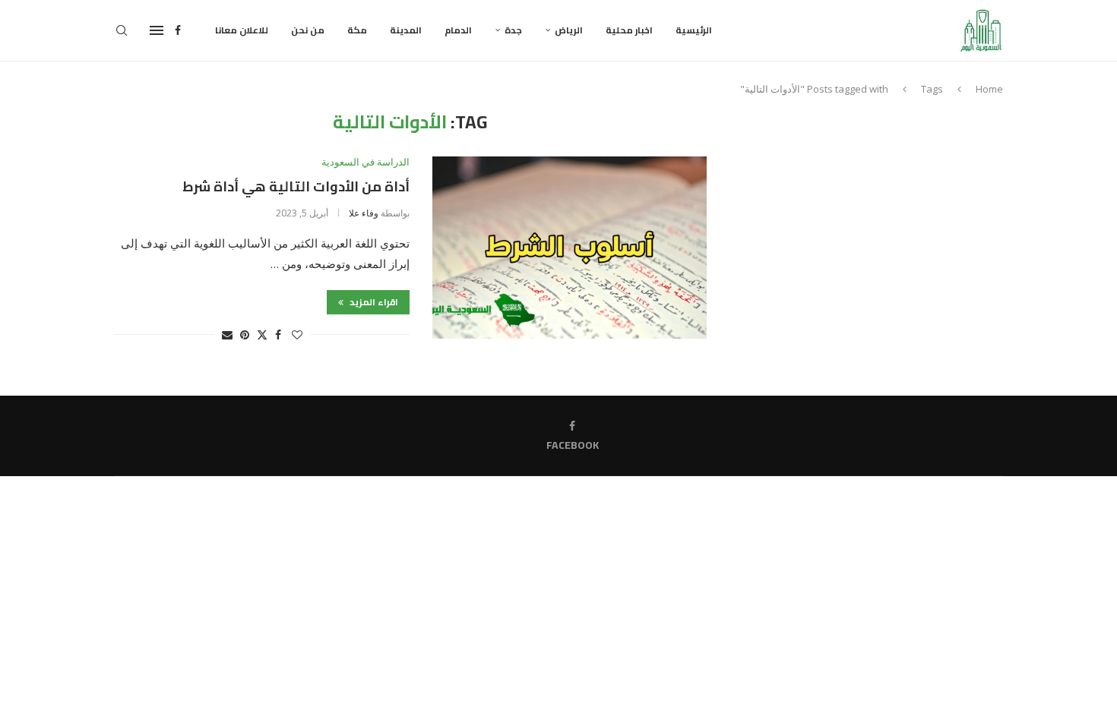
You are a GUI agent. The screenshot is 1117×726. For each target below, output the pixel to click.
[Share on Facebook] (278, 334)
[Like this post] (297, 334)
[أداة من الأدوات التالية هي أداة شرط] (569, 247)
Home (989, 89)
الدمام (458, 30)
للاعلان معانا (241, 30)
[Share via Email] (227, 334)
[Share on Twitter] (262, 334)
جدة (513, 30)
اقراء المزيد (372, 302)
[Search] (121, 30)
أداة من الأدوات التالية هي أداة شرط (296, 186)
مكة (357, 30)
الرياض (569, 30)
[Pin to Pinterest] (244, 334)
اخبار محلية (629, 30)
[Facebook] (178, 30)
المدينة (406, 30)
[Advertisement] (874, 218)
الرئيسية (694, 30)
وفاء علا (363, 213)
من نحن (307, 30)
